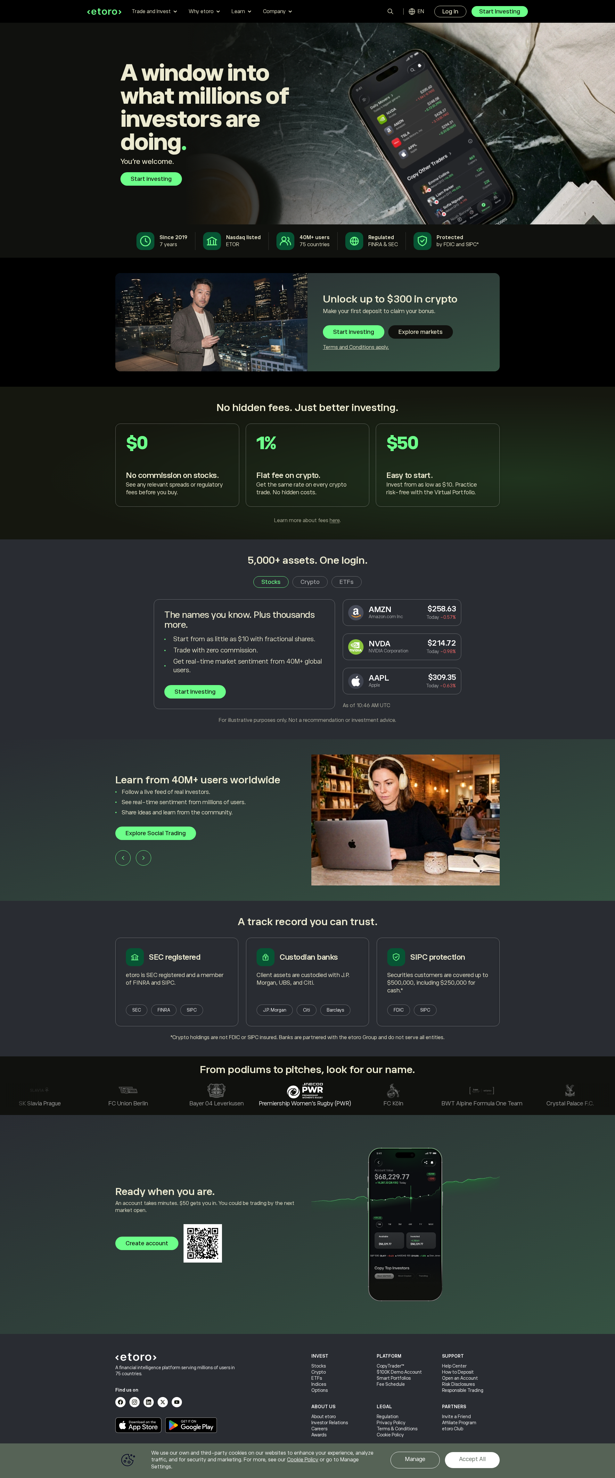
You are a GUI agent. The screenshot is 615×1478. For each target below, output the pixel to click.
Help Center (454, 1366)
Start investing (151, 179)
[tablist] (307, 582)
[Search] (390, 11)
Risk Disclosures (458, 1384)
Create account (147, 1243)
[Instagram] (134, 1402)
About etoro (323, 1416)
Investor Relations (329, 1422)
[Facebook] (120, 1402)
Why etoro (201, 11)
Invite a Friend (456, 1416)
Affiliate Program (459, 1422)
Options (319, 1390)
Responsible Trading (462, 1390)
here (335, 520)
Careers (319, 1428)
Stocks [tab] (271, 582)
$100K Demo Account (399, 1372)
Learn (238, 11)
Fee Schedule (391, 1384)
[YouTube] (177, 1402)
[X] (163, 1402)
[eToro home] (104, 11)
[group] (307, 820)
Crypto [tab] (310, 582)
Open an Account (460, 1378)
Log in (450, 11)
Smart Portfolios (394, 1378)
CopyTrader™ (390, 1366)
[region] (307, 1460)
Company (274, 11)
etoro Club (452, 1428)
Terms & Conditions (397, 1428)
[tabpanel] (307, 661)
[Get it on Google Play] (191, 1425)
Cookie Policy (390, 1434)
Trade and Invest (151, 11)
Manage (415, 1459)
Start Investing (499, 11)
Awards (318, 1434)
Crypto (318, 1372)
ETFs (316, 1378)
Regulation (387, 1416)
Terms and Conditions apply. (356, 347)
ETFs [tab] (347, 582)
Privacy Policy (391, 1422)
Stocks (318, 1366)
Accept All (472, 1459)
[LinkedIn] (149, 1402)
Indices (318, 1384)
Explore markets (420, 332)
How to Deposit (458, 1372)
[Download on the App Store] (138, 1425)
